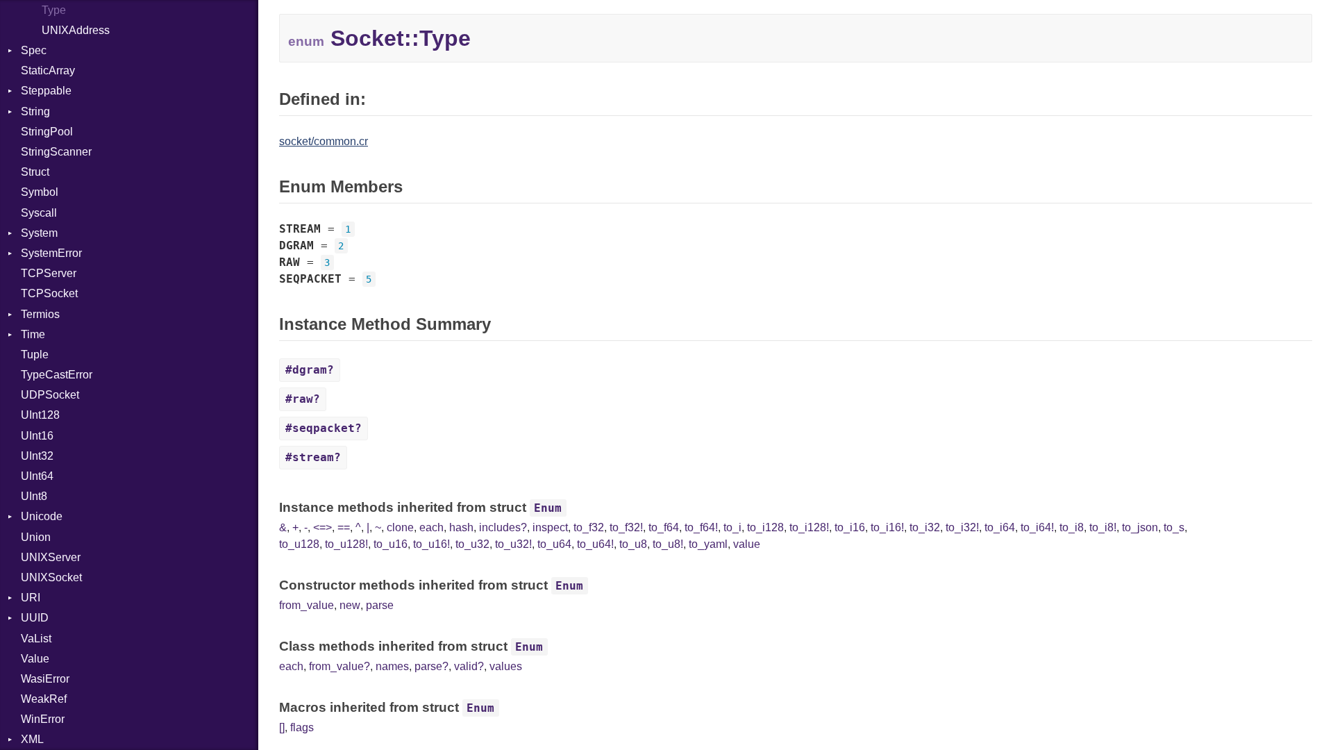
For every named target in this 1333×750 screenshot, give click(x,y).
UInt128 (40, 415)
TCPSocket (49, 293)
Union (36, 537)
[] (282, 727)
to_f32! (626, 527)
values (505, 666)
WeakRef (44, 699)
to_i (732, 527)
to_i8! (1102, 527)
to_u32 (472, 544)
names (392, 666)
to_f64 (663, 527)
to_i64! (1037, 527)
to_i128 (765, 527)
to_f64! (701, 527)
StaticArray (48, 70)
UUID (35, 618)
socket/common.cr (323, 141)
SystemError (51, 253)
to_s (1174, 527)
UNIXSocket (51, 577)
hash (461, 527)
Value (35, 659)
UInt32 (37, 456)
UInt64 (37, 476)
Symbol (39, 192)
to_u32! (513, 544)
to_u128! (346, 544)
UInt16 (37, 436)
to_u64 (554, 544)
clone (400, 527)
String (35, 111)
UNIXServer (51, 557)
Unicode (41, 516)
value (746, 544)
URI (30, 597)
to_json (1140, 527)
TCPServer (48, 273)
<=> (322, 527)
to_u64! (595, 544)
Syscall (39, 213)
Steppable (46, 91)
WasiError (45, 679)
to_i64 (999, 527)
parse (380, 605)
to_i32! (962, 527)
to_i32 (924, 527)
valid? (469, 666)
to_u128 (299, 544)
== (343, 527)
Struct (35, 172)
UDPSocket (50, 395)
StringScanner (56, 152)
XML (32, 739)
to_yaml (708, 544)
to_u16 (391, 544)
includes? (503, 527)
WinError (43, 719)
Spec (34, 50)
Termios (40, 314)
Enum (548, 508)
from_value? (339, 666)
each (431, 527)
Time (33, 334)
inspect (550, 527)
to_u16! (431, 544)
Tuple (35, 354)
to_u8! (668, 544)
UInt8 (34, 496)
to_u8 (633, 544)
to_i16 (850, 527)
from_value (306, 605)
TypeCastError (56, 375)
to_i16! (887, 527)
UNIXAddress (76, 30)
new (349, 605)
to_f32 (588, 527)
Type (54, 10)
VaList (36, 638)
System (39, 233)
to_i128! (809, 527)
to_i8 (1071, 527)
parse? (431, 666)
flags (302, 727)
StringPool (47, 132)
